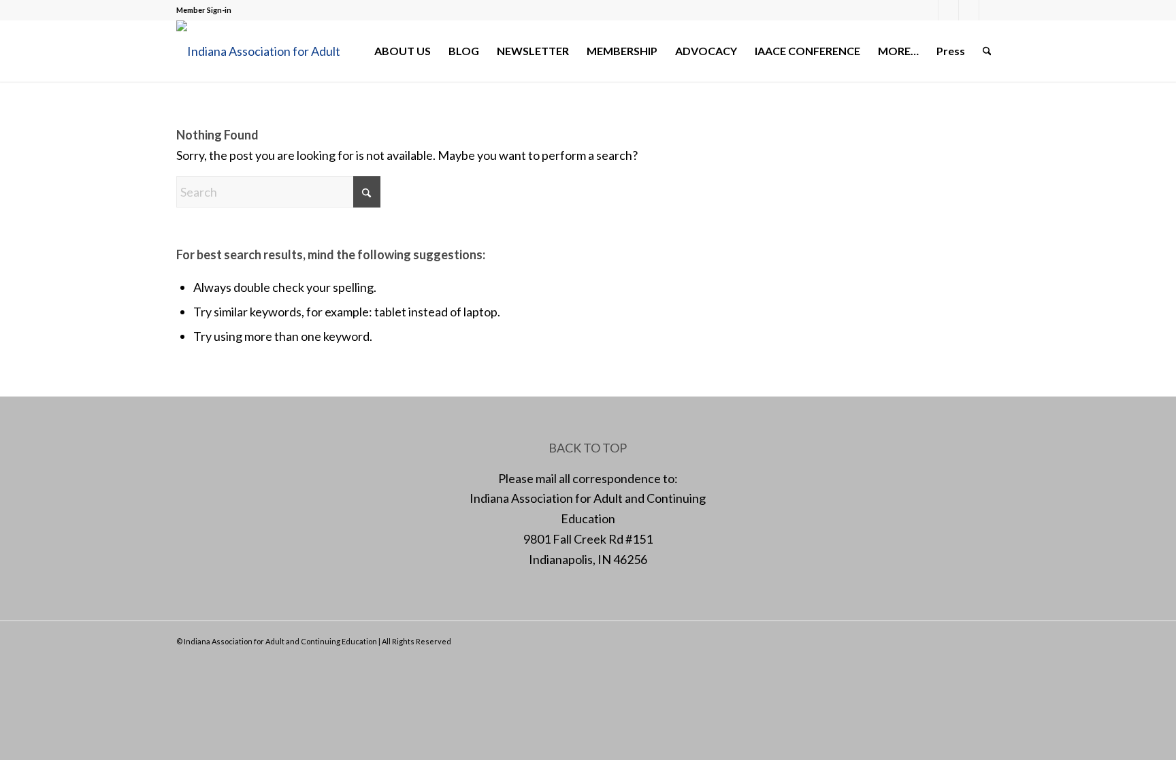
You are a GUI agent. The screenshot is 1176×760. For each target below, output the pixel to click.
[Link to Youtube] (989, 10)
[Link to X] (948, 10)
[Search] (987, 51)
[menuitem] (402, 51)
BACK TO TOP (588, 447)
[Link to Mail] (969, 10)
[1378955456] (268, 51)
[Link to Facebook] (928, 10)
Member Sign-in (203, 9)
